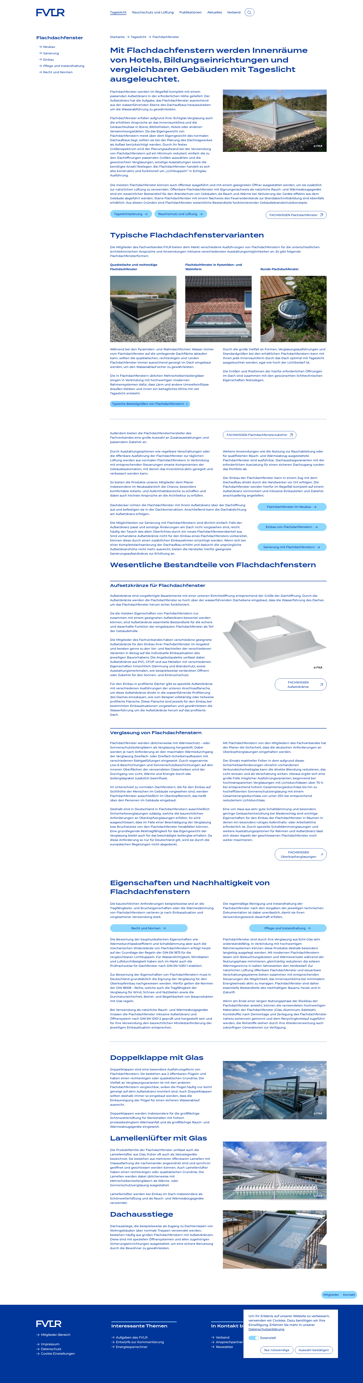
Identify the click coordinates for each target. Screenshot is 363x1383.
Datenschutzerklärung (266, 1329)
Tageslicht (138, 37)
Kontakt (349, 1295)
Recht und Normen (58, 72)
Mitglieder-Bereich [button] (55, 1335)
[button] (296, 215)
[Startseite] (59, 1323)
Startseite (117, 37)
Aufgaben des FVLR (131, 1337)
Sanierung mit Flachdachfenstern (289, 547)
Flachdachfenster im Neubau (289, 507)
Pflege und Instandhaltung (63, 66)
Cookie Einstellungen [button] (58, 1354)
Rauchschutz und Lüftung (177, 214)
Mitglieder (331, 1295)
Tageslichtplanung (128, 214)
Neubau (49, 47)
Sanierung (51, 53)
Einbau (48, 59)
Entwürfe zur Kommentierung (140, 1342)
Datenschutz (51, 1349)
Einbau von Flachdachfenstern (289, 527)
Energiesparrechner (131, 1347)
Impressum (50, 1344)
